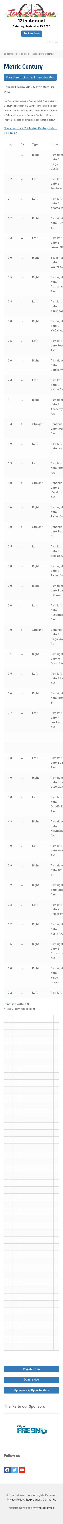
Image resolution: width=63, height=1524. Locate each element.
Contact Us (49, 1499)
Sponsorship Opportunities (31, 1390)
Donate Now (31, 1379)
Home (10, 53)
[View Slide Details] (31, 1430)
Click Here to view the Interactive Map (30, 77)
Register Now (32, 33)
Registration (33, 1499)
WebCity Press (45, 1508)
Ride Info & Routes (28, 53)
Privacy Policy (15, 1499)
